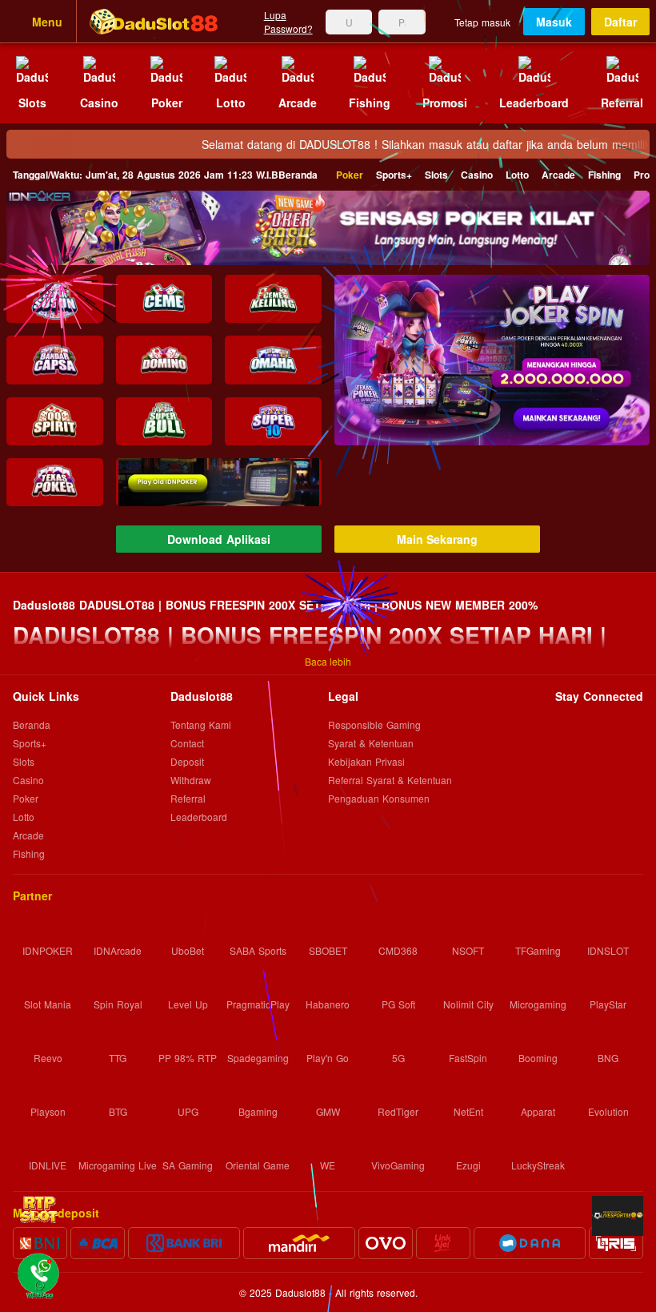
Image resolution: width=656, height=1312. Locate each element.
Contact (187, 744)
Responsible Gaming (374, 725)
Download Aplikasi (218, 539)
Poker (349, 174)
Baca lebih (328, 661)
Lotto (517, 174)
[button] (492, 360)
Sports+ (394, 174)
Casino (477, 174)
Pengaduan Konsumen (380, 798)
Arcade (558, 174)
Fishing (604, 174)
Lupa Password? (288, 21)
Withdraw (190, 780)
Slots (436, 174)
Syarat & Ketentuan (371, 744)
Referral (188, 799)
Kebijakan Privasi (366, 762)
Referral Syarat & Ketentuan (390, 780)
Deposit (187, 762)
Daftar (620, 22)
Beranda (165, 174)
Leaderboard (198, 817)
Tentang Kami (200, 725)
